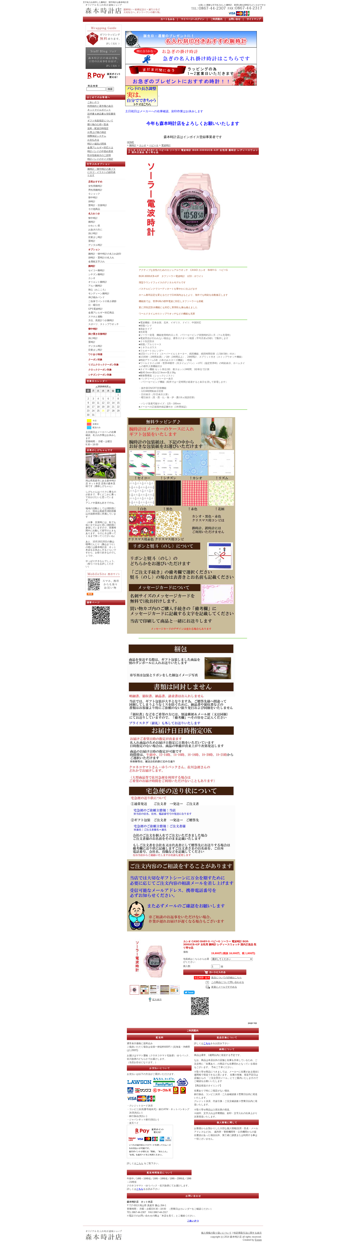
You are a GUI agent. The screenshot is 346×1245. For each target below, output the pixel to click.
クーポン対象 (95, 359)
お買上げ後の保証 (96, 132)
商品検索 (93, 86)
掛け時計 (93, 233)
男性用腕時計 (95, 190)
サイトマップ (254, 19)
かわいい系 (94, 225)
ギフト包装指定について (100, 120)
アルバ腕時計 (95, 285)
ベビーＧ (153, 145)
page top (252, 1023)
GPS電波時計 (95, 308)
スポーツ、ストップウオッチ (103, 324)
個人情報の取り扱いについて (216, 1232)
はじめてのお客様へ (98, 97)
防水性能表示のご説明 (99, 155)
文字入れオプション (98, 164)
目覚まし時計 (95, 237)
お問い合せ (234, 19)
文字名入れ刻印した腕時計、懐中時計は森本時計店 (105, 2)
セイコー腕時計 (96, 270)
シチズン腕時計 (96, 274)
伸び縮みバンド (96, 297)
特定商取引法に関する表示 (248, 1232)
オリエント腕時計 (97, 282)
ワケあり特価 (95, 354)
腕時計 (91, 221)
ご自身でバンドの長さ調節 (102, 301)
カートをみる (168, 19)
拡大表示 (157, 999)
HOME (130, 142)
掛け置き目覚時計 (97, 334)
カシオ (91, 278)
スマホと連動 (95, 316)
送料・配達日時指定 (97, 128)
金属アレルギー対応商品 (101, 312)
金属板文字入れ (96, 261)
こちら (139, 1163)
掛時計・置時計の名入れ (101, 257)
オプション (94, 249)
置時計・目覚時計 (97, 205)
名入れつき (94, 213)
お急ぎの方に (95, 229)
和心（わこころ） (97, 289)
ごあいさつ (93, 102)
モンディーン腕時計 (98, 293)
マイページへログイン (192, 19)
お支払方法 (93, 140)
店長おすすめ (95, 181)
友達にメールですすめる (224, 987)
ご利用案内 (216, 19)
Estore (258, 1240)
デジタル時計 (95, 245)
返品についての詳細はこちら (226, 977)
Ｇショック (94, 193)
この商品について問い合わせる (227, 982)
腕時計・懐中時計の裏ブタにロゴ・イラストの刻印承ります (101, 172)
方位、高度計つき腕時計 (101, 320)
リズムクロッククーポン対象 (103, 364)
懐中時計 (93, 197)
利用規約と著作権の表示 (100, 106)
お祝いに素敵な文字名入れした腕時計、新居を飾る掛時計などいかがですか (232, 5)
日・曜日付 (94, 305)
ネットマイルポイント (99, 109)
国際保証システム (96, 136)
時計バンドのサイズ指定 (100, 159)
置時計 (91, 241)
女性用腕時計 (95, 186)
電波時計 (166, 145)
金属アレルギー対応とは (100, 147)
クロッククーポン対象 (100, 369)
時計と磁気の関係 (96, 143)
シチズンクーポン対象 (100, 374)
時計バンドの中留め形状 (100, 151)
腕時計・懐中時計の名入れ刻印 (104, 253)
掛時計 (91, 201)
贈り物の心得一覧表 (97, 124)
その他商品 (94, 209)
